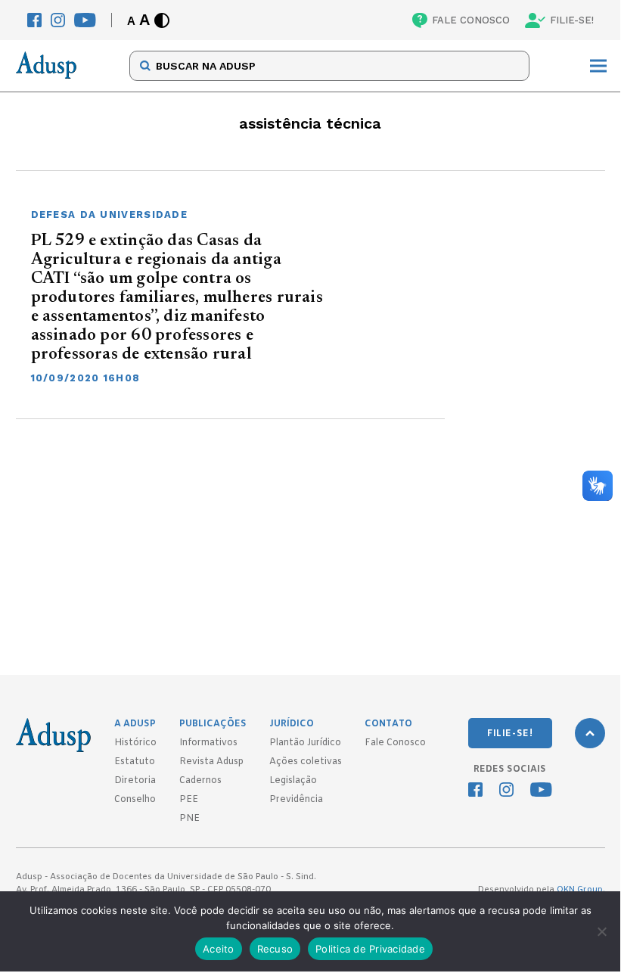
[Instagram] (58, 20)
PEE (188, 800)
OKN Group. (581, 889)
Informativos (208, 743)
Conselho (135, 800)
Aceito (218, 949)
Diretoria (135, 781)
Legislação (293, 781)
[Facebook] (34, 20)
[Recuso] (601, 931)
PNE (189, 819)
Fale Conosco (395, 743)
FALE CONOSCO (471, 20)
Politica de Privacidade (370, 949)
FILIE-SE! (572, 20)
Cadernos (200, 781)
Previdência (296, 800)
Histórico (135, 743)
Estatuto (134, 762)
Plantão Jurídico (305, 743)
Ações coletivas (305, 762)
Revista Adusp (211, 762)
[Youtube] (85, 20)
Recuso (275, 949)
